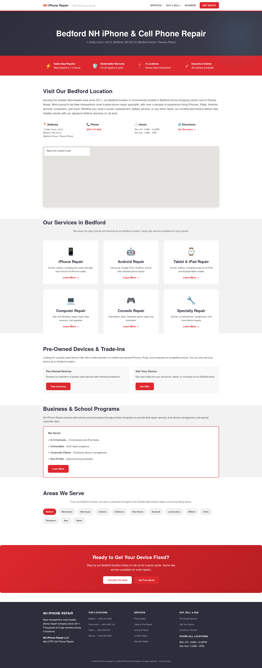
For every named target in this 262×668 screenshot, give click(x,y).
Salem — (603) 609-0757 (99, 629)
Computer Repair (141, 629)
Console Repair (140, 635)
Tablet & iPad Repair (143, 624)
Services (155, 5)
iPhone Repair (69, 5)
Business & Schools (188, 629)
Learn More (58, 468)
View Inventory (58, 386)
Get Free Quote (147, 580)
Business (190, 5)
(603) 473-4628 (93, 129)
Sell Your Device (187, 624)
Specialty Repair (141, 641)
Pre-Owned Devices (188, 618)
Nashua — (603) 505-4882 (100, 635)
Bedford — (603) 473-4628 (100, 618)
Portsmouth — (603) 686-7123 (102, 624)
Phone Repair (140, 618)
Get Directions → (187, 129)
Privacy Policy (165, 661)
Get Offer (144, 386)
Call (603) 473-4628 (117, 580)
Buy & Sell (173, 5)
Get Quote (209, 5)
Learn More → (71, 277)
